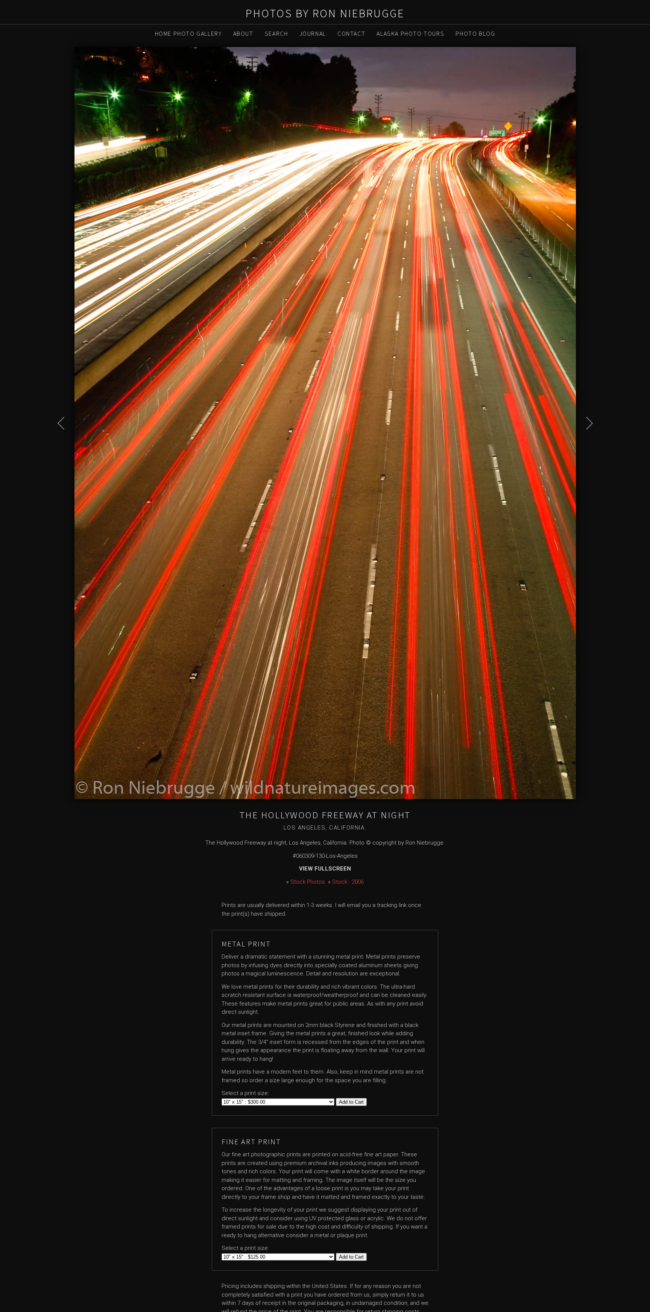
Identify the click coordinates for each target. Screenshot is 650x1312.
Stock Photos (307, 881)
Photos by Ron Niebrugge (325, 13)
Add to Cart (351, 1102)
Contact (351, 33)
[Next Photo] (585, 442)
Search (276, 33)
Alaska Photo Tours (410, 33)
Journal (312, 33)
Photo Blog (475, 33)
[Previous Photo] (65, 442)
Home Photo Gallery (188, 33)
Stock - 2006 (348, 881)
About (243, 33)
